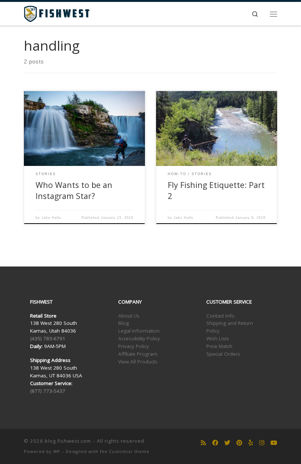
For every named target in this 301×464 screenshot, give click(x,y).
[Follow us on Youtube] (274, 442)
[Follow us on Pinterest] (239, 442)
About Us (128, 315)
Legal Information (139, 330)
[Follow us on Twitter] (227, 442)
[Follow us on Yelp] (251, 442)
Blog (123, 323)
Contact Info (220, 315)
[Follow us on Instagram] (261, 442)
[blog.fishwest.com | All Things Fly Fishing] (57, 13)
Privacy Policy (133, 346)
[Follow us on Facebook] (215, 442)
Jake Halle (51, 218)
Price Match (219, 346)
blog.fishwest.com (68, 441)
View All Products (137, 361)
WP (56, 451)
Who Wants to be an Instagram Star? (74, 190)
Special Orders (223, 354)
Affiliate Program (137, 354)
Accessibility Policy (139, 338)
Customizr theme (129, 451)
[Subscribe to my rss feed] (203, 442)
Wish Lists (217, 338)
